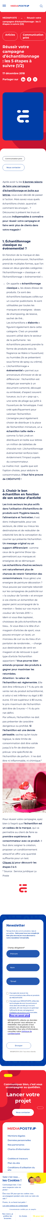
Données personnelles (19, 1140)
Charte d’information (19, 1149)
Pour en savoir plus (19, 1015)
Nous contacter (23, 1112)
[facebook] (29, 79)
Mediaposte (10, 18)
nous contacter (14, 167)
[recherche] (41, 6)
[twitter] (35, 79)
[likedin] (23, 79)
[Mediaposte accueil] (20, 6)
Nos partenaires (16, 1145)
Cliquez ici (8, 862)
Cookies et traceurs (18, 1158)
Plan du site (14, 1163)
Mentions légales (16, 1136)
